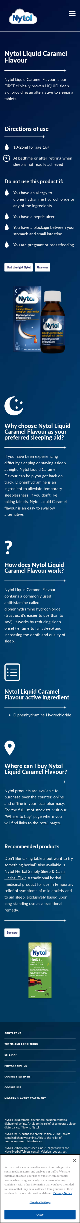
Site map (10, 1055)
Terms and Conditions (21, 1044)
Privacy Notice (15, 1065)
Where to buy (18, 816)
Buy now (42, 267)
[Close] (75, 1160)
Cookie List (12, 1087)
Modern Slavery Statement (25, 1098)
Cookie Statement (18, 1076)
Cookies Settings (40, 1202)
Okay (40, 1214)
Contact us (12, 1033)
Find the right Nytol (18, 267)
